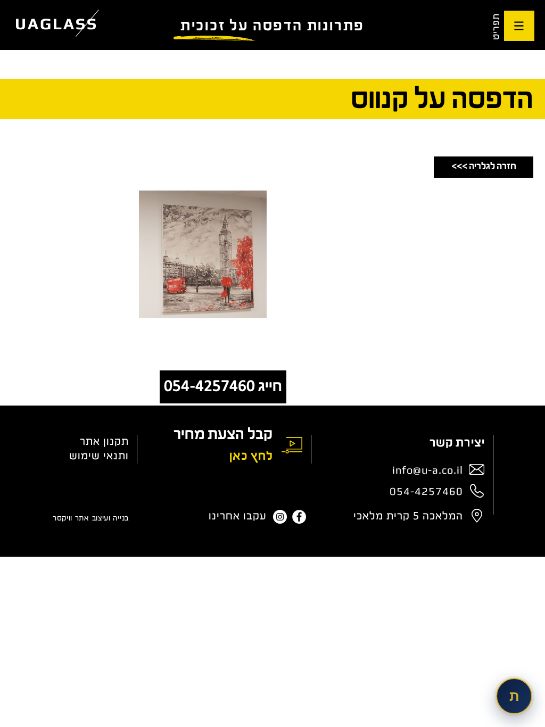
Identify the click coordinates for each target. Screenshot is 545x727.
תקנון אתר (104, 442)
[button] (519, 26)
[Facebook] (299, 517)
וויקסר (62, 519)
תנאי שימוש (97, 456)
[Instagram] (280, 517)
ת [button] (514, 696)
